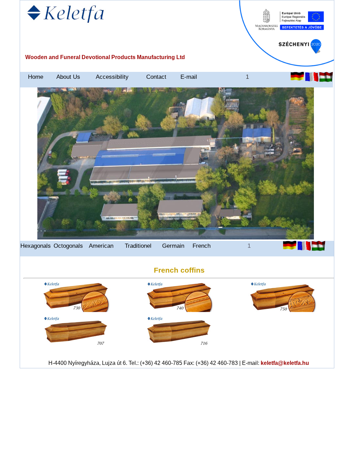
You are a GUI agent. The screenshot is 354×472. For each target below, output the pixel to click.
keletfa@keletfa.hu (285, 363)
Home (35, 77)
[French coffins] (75, 310)
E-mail (188, 77)
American (101, 246)
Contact (156, 77)
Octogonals (68, 246)
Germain (173, 246)
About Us (68, 77)
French (202, 246)
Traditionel (138, 246)
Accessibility (112, 77)
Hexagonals (35, 246)
